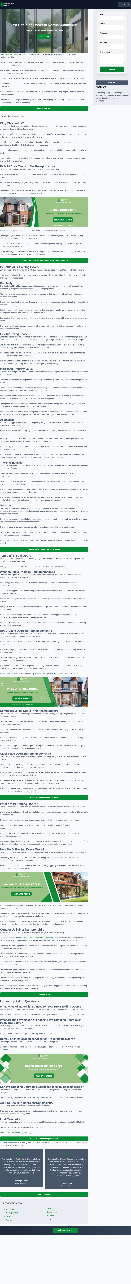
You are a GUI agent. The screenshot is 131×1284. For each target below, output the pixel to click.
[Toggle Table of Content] (21, 116)
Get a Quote (44, 37)
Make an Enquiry (65, 1230)
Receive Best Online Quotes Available (44, 549)
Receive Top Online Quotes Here (44, 797)
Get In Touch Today (44, 109)
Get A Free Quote (44, 1194)
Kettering (50, 1208)
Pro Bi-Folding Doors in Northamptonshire (40, 938)
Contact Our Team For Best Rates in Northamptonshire (44, 261)
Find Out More (44, 995)
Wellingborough (17, 1132)
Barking (28, 1132)
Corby (49, 1219)
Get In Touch (112, 83)
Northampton (5, 1132)
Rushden (9, 1220)
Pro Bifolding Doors (10, 54)
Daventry (9, 1216)
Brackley (50, 1216)
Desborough (51, 1212)
